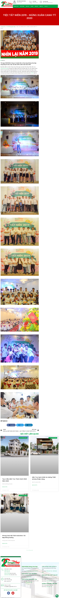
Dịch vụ (27, 6)
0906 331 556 (6, 573)
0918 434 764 (7, 570)
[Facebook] (8, 593)
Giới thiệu (22, 6)
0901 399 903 (7, 571)
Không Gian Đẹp (4, 68)
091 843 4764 (29, 571)
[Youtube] (12, 593)
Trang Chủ (3, 26)
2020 (32, 72)
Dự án (32, 6)
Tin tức (46, 6)
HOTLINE (34, 1)
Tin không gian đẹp (10, 26)
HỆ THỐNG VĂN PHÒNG (21, 1)
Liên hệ (36, 6)
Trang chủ (16, 6)
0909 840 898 (7, 574)
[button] (11, 425)
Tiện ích (41, 6)
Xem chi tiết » (5, 486)
